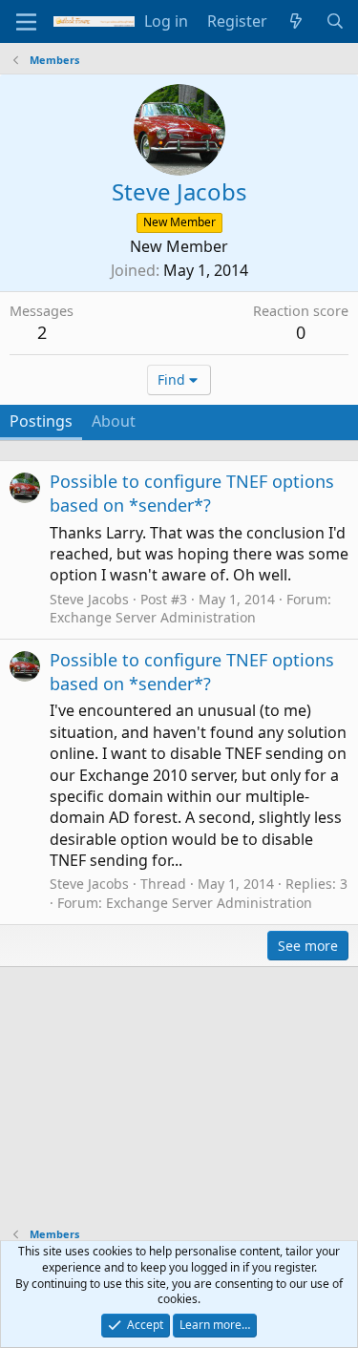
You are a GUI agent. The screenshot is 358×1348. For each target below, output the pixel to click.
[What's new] (296, 21)
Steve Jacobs (89, 599)
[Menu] (26, 22)
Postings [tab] (41, 421)
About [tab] (114, 421)
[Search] (334, 21)
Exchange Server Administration (153, 617)
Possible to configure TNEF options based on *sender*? (192, 493)
